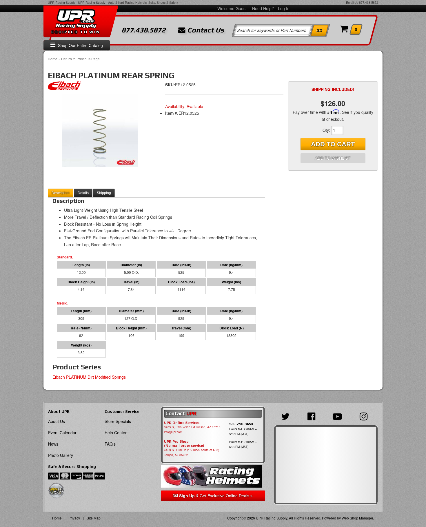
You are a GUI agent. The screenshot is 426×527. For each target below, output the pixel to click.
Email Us (352, 2)
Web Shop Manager (357, 517)
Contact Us (204, 30)
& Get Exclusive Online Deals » (216, 495)
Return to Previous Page (80, 58)
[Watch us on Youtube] (339, 415)
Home (52, 58)
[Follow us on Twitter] (287, 415)
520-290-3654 (241, 424)
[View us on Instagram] (365, 415)
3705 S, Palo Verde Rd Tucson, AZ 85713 (192, 427)
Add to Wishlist (333, 158)
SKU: (170, 84)
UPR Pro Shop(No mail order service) (184, 444)
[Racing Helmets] (213, 476)
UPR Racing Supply (61, 2)
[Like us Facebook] (312, 415)
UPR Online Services (181, 423)
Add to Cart (333, 144)
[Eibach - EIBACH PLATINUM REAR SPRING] (64, 87)
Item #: (172, 113)
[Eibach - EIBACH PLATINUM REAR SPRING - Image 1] (100, 130)
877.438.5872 (368, 2)
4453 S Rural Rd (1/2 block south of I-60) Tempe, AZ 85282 (191, 452)
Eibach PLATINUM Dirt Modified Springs (89, 377)
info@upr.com (173, 432)
